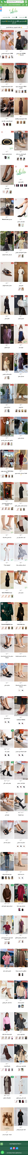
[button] (5, 2)
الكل (23, 4)
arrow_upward (2, 1144)
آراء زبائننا (14, 17)
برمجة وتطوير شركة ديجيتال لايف (14, 1152)
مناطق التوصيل (6, 17)
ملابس (5, 4)
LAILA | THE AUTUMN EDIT (14, 4)
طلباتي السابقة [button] (23, 17)
